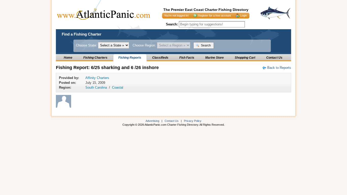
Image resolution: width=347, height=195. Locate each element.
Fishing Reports (129, 57)
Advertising (152, 120)
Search (205, 45)
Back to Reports (279, 68)
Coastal (117, 87)
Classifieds (160, 57)
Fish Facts (186, 57)
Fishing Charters (95, 57)
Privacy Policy (192, 120)
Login (243, 15)
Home (68, 57)
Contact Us (274, 57)
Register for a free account (214, 15)
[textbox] (212, 24)
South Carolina (96, 87)
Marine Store (214, 57)
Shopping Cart (245, 57)
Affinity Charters (97, 78)
